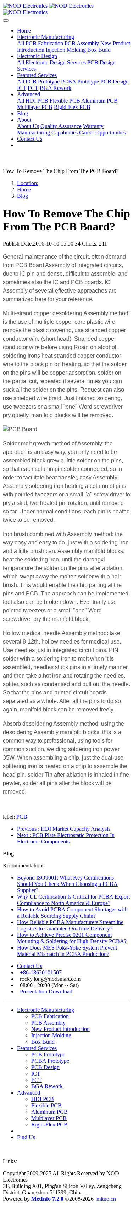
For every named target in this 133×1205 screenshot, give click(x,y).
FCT (36, 1080)
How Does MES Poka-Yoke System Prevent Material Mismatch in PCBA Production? (67, 951)
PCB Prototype (48, 1054)
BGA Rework (47, 1086)
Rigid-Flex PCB (49, 1125)
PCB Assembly (48, 1023)
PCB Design (45, 1067)
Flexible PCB (46, 1105)
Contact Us (29, 966)
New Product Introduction (60, 1029)
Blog (22, 196)
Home (24, 31)
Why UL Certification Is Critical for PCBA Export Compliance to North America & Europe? (73, 900)
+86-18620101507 (41, 972)
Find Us (26, 1137)
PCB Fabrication (50, 1016)
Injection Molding (51, 1035)
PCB (21, 817)
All (20, 43)
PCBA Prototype (50, 1061)
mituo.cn (106, 1199)
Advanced (28, 1093)
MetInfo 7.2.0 (47, 1199)
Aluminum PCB (49, 1112)
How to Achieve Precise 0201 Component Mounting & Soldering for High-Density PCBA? (72, 938)
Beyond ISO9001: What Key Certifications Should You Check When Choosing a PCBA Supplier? (67, 884)
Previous (63, 829)
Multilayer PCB (49, 1118)
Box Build (43, 1042)
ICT (35, 1074)
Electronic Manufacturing (45, 1010)
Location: (27, 183)
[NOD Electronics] (66, 9)
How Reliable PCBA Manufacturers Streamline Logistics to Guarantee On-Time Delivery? (70, 925)
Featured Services (37, 1048)
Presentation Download (46, 991)
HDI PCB (42, 1099)
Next (66, 838)
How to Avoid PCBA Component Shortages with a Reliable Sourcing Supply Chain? (72, 912)
